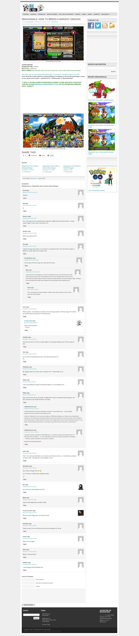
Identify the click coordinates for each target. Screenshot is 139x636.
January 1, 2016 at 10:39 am (29, 381)
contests (33, 14)
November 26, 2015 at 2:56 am (29, 218)
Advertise (97, 14)
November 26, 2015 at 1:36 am (29, 205)
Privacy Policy (46, 624)
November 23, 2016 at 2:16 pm (29, 499)
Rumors (77, 14)
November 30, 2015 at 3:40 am (29, 368)
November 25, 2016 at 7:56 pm (29, 525)
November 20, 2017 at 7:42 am (29, 564)
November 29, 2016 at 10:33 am (31, 408)
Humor (90, 14)
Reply (24, 198)
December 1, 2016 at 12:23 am (29, 551)
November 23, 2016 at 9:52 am (29, 486)
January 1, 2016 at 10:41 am (29, 394)
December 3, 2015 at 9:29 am (30, 322)
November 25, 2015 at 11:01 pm (30, 192)
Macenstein (33, 7)
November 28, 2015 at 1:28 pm (33, 271)
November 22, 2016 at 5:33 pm (29, 453)
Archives (25, 14)
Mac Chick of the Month (66, 14)
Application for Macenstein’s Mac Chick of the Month (49, 620)
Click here (102, 615)
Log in (59, 631)
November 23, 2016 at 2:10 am (29, 468)
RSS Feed (54, 631)
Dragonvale (33, 178)
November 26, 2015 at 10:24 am (31, 259)
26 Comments (54, 21)
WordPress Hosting (46, 631)
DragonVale (105, 14)
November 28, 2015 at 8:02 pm (29, 339)
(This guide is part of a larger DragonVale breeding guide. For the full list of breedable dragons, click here (50, 74)
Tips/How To (41, 14)
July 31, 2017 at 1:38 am (32, 289)
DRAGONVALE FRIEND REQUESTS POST (46, 84)
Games (84, 14)
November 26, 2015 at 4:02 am (29, 233)
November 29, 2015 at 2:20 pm (29, 354)
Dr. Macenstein (30, 21)
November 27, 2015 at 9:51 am (29, 308)
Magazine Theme (28, 631)
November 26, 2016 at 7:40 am (29, 538)
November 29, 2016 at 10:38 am (31, 432)
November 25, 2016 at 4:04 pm (29, 512)
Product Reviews (52, 14)
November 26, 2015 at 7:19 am (29, 246)
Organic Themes (37, 631)
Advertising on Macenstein (46, 614)
